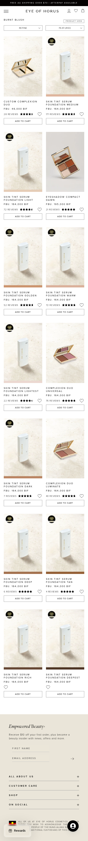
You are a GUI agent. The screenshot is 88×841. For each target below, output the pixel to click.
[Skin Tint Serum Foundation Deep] (23, 544)
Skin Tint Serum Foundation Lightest (21, 390)
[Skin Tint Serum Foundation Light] (23, 162)
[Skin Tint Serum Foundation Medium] (65, 66)
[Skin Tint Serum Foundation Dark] (23, 448)
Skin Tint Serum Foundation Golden (20, 294)
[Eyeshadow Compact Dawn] (65, 162)
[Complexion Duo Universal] (65, 353)
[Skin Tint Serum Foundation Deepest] (65, 639)
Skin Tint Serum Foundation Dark (18, 485)
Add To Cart (23, 121)
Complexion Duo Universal (59, 390)
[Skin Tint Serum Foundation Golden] (23, 257)
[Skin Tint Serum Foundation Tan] (65, 544)
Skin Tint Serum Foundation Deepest (63, 676)
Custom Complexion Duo (20, 103)
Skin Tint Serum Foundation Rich (18, 676)
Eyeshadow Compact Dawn (63, 198)
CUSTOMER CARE (23, 786)
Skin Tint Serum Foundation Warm (61, 294)
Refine (23, 28)
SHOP (13, 795)
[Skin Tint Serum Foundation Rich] (23, 639)
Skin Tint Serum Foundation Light (18, 198)
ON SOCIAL (18, 805)
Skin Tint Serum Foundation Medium (62, 103)
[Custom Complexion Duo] (23, 66)
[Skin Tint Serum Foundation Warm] (65, 257)
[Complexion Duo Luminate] (65, 448)
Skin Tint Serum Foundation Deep (18, 581)
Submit (72, 758)
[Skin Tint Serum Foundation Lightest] (23, 353)
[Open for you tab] (73, 826)
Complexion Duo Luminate (59, 485)
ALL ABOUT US (21, 776)
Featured (65, 28)
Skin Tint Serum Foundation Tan (59, 581)
